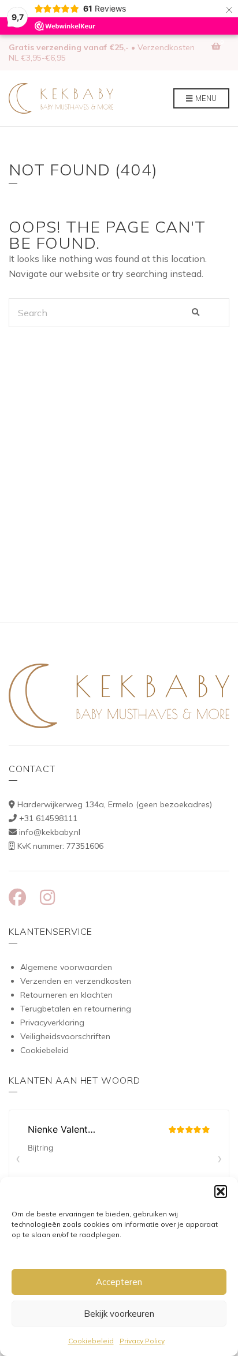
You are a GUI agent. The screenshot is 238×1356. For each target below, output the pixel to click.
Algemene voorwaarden (66, 967)
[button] (220, 1191)
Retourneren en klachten (66, 995)
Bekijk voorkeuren (119, 1313)
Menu (205, 98)
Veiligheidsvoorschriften (65, 1036)
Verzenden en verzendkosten (75, 981)
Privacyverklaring (52, 1022)
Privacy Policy (142, 1340)
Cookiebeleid (91, 1340)
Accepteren (119, 1281)
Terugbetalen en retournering (75, 1008)
